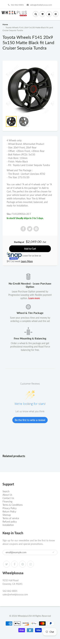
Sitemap (6, 514)
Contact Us (8, 498)
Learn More (27, 261)
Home (5, 24)
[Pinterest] (22, 564)
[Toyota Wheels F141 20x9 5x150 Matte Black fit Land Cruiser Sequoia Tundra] (30, 89)
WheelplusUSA (25, 615)
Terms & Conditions (12, 504)
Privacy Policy (9, 508)
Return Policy (9, 511)
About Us (7, 494)
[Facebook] (14, 564)
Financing (7, 501)
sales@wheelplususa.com (41, 5)
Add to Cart (30, 248)
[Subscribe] (53, 552)
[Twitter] (6, 564)
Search (6, 491)
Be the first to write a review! (30, 420)
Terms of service (10, 518)
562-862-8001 (17, 5)
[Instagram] (30, 564)
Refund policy (9, 521)
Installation (8, 525)
